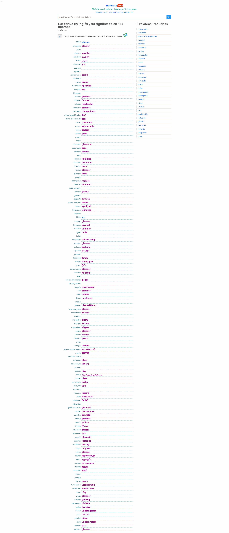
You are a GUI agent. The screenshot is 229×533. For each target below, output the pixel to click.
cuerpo (141, 99)
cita (139, 110)
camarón (142, 125)
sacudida (142, 32)
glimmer (86, 42)
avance (141, 106)
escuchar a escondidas (147, 36)
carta (140, 84)
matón (141, 73)
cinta (140, 103)
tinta (140, 136)
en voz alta (142, 55)
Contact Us (128, 12)
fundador (142, 66)
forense (141, 44)
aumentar (142, 77)
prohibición (143, 114)
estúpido (142, 118)
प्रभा (83, 217)
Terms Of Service (116, 12)
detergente (142, 95)
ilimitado (142, 81)
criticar (141, 51)
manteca (142, 47)
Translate (114, 5)
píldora (141, 121)
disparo (141, 58)
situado (141, 69)
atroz (140, 62)
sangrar (141, 40)
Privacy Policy (101, 12)
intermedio (143, 29)
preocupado (143, 92)
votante (141, 129)
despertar (142, 132)
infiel (140, 88)
